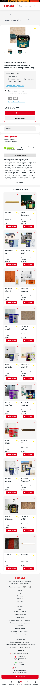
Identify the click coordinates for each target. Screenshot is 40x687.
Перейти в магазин (20, 155)
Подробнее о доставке (15, 86)
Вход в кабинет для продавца (20, 623)
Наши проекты (20, 604)
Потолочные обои (9, 16)
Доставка (20, 606)
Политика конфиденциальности (20, 642)
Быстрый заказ (20, 118)
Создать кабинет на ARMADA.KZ (20, 620)
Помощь (20, 601)
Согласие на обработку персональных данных (20, 644)
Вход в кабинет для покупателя (20, 634)
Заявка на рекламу (20, 611)
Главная (6, 14)
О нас (20, 593)
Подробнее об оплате (16, 102)
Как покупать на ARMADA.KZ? (20, 631)
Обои (27, 14)
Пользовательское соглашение (20, 647)
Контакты (20, 596)
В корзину (21, 113)
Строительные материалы (17, 14)
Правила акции (20, 639)
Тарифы (20, 625)
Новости (20, 598)
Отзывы (8, 128)
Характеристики (10, 136)
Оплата (20, 609)
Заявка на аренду (20, 614)
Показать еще (20, 182)
